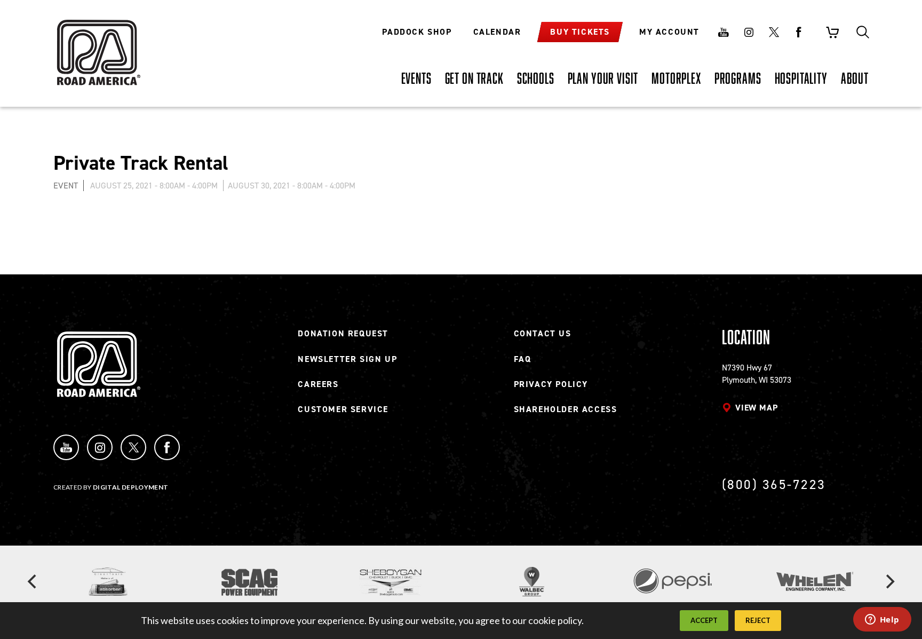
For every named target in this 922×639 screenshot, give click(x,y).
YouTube (66, 447)
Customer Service (343, 409)
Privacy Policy (551, 384)
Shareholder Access (565, 409)
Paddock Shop (416, 31)
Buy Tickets (580, 31)
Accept (704, 620)
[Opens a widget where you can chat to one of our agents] (882, 620)
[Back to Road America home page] (97, 45)
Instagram (748, 32)
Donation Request (343, 333)
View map (756, 407)
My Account (669, 31)
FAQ (522, 359)
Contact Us (542, 333)
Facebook (798, 32)
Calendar (497, 31)
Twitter (773, 32)
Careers (318, 384)
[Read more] (108, 581)
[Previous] (33, 582)
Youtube (723, 32)
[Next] (889, 582)
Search (863, 32)
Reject (757, 620)
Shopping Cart (832, 32)
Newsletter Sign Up (347, 359)
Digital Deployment (130, 487)
